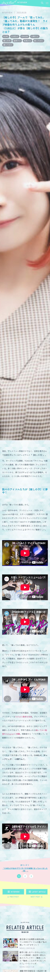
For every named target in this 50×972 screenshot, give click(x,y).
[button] (47, 3)
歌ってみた (38, 40)
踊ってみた (7, 45)
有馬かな (27, 40)
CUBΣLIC (14, 36)
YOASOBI (24, 36)
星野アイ (17, 40)
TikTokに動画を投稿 (23, 716)
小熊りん (34, 36)
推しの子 (6, 40)
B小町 (5, 36)
